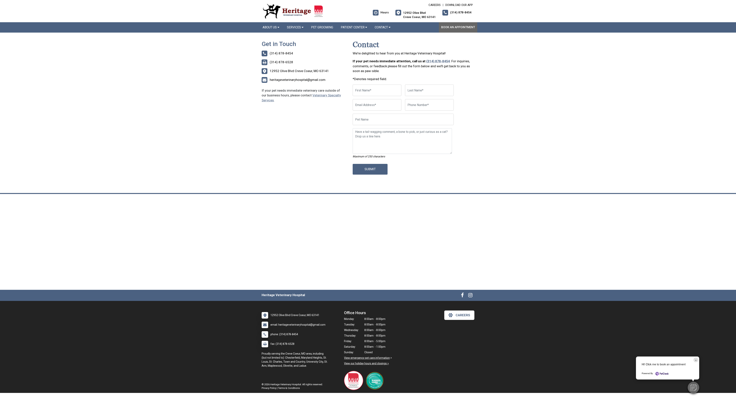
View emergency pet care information (367, 357)
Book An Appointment (458, 27)
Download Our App (459, 5)
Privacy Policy (269, 388)
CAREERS (435, 5)
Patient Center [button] (353, 27)
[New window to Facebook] (462, 295)
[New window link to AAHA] (354, 380)
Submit (370, 169)
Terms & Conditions (289, 388)
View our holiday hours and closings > (366, 363)
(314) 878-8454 (438, 61)
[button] (693, 387)
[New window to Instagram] (470, 295)
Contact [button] (382, 27)
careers (463, 315)
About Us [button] (270, 27)
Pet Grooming (322, 27)
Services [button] (294, 27)
